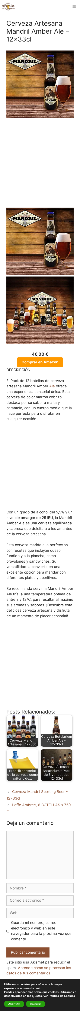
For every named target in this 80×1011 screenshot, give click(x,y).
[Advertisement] (40, 165)
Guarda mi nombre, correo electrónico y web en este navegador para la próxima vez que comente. (41, 930)
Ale (52, 386)
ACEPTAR (14, 1004)
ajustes (37, 996)
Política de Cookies (62, 996)
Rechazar (35, 1004)
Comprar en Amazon (40, 362)
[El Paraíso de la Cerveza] (8, 6)
